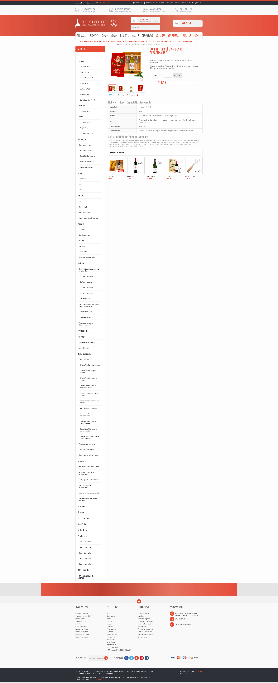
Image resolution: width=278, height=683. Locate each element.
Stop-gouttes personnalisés (89, 480)
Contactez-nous (81, 621)
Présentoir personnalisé (87, 444)
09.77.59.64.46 (104, 2)
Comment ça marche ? (83, 616)
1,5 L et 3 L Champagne (87, 156)
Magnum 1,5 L (85, 72)
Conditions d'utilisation (145, 621)
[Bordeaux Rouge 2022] (136, 165)
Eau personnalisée (81, 629)
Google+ (132, 95)
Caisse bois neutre (85, 359)
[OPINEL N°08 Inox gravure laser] (194, 165)
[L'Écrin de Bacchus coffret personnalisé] (116, 165)
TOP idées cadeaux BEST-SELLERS (87, 577)
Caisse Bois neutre (84, 353)
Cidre (80, 190)
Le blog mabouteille (197, 3)
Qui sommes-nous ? (138, 3)
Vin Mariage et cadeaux (146, 634)
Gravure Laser (143, 637)
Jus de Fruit (83, 207)
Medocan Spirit (199, 671)
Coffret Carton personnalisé (88, 455)
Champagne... (151, 176)
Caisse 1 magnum (86, 317)
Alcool (105, 35)
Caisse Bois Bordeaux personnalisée (87, 415)
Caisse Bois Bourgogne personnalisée (88, 422)
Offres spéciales (83, 569)
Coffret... (169, 176)
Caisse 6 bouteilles (85, 564)
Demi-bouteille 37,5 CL (87, 100)
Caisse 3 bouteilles (85, 558)
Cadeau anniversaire (145, 632)
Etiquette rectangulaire (87, 342)
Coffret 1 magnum (86, 282)
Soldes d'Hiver (83, 530)
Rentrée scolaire (84, 518)
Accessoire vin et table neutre (89, 467)
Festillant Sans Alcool (86, 167)
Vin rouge (82, 61)
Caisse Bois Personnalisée (88, 408)
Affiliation (78, 624)
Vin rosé (81, 117)
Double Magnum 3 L (87, 78)
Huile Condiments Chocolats (88, 218)
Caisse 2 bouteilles (85, 553)
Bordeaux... (131, 176)
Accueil (119, 44)
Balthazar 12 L (85, 89)
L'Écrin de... (112, 176)
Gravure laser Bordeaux (173, 3)
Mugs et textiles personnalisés (89, 493)
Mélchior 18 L (84, 94)
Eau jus (114, 35)
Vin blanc (82, 106)
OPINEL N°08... (190, 176)
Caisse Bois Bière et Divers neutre (89, 394)
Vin (82, 35)
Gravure (197, 35)
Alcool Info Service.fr (95, 679)
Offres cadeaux (85, 299)
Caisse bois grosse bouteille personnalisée (89, 437)
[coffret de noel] (112, 88)
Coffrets (135, 35)
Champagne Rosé (85, 150)
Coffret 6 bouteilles (86, 293)
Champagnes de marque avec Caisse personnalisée (89, 305)
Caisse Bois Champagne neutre (88, 379)
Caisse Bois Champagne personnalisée (88, 430)
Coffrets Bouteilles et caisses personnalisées (89, 270)
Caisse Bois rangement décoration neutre (88, 387)
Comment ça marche (151, 3)
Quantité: (155, 75)
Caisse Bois (160, 35)
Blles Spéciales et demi (87, 257)
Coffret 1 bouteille (86, 276)
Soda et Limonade (85, 212)
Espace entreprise (81, 632)
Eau (80, 201)
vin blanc (178, 60)
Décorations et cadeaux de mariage (88, 499)
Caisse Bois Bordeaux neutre (90, 365)
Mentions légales (144, 619)
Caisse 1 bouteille (86, 312)
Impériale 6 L (84, 83)
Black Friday (82, 524)
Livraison (161, 3)
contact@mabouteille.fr (183, 624)
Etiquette (187, 35)
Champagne (94, 35)
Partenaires (142, 626)
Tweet (113, 95)
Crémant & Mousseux (86, 161)
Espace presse (80, 619)
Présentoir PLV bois (82, 634)
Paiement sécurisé (144, 624)
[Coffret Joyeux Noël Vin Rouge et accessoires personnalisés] (174, 165)
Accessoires (174, 35)
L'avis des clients (81, 626)
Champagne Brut (85, 145)
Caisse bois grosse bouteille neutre (89, 402)
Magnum (124, 35)
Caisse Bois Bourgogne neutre (88, 371)
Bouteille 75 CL (85, 67)
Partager (122, 95)
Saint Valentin (83, 506)
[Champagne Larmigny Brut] (155, 165)
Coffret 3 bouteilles (86, 287)
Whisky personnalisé (82, 637)
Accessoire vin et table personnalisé (86, 473)
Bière (80, 184)
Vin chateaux (147, 35)
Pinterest (141, 95)
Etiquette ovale (84, 348)
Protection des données (146, 629)
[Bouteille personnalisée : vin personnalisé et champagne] (91, 23)
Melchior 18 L (83, 252)
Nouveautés (82, 512)
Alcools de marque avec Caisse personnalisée (87, 324)
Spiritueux (82, 179)
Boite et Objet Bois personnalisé (85, 486)
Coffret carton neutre (86, 449)
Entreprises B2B (185, 3)
